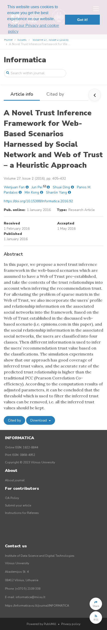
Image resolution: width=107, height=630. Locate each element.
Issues (22, 40)
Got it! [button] (82, 20)
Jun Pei (37, 187)
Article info (21, 94)
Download (39, 420)
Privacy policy (70, 624)
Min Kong (32, 192)
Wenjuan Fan (14, 187)
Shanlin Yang (56, 192)
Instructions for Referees (22, 513)
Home (8, 40)
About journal (15, 480)
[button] (96, 604)
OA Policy (12, 498)
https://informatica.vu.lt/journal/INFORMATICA (37, 606)
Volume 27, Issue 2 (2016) (50, 40)
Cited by (55, 94)
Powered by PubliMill (41, 624)
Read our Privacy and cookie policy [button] (33, 28)
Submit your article (18, 505)
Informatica (25, 60)
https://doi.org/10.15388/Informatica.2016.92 (38, 201)
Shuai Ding (61, 187)
